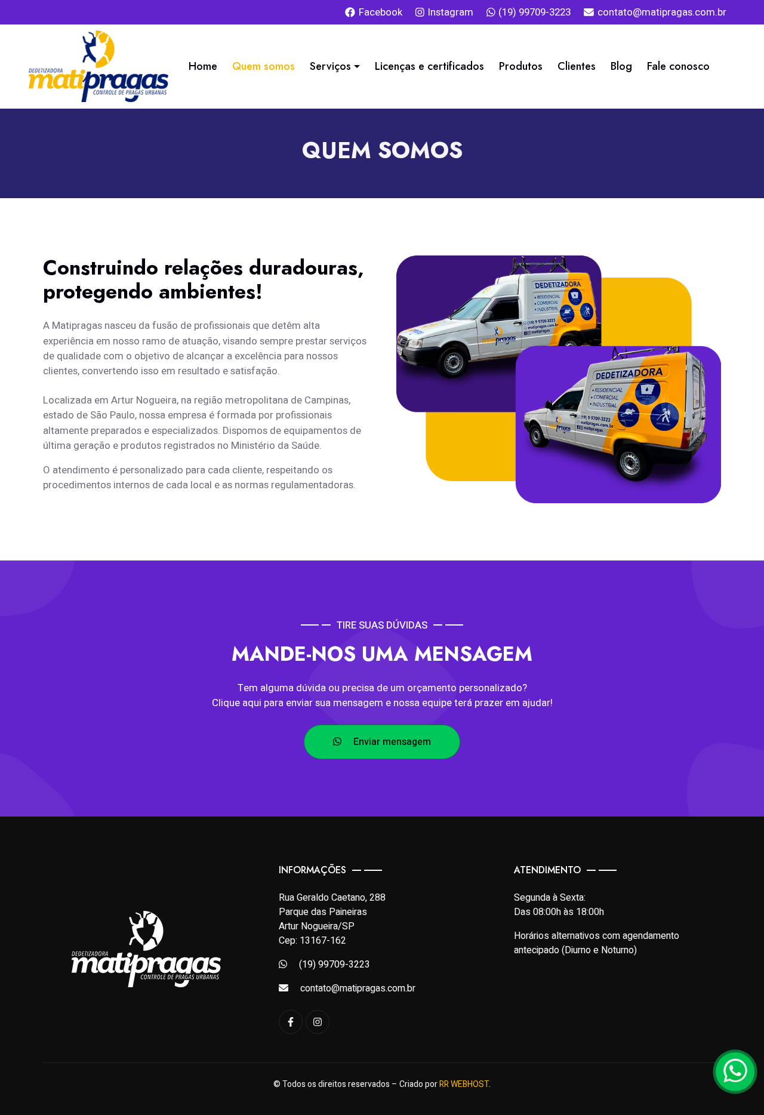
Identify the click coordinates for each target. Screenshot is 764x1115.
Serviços (330, 66)
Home (203, 66)
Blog (621, 66)
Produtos (521, 66)
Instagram (450, 12)
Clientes (576, 66)
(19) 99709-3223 (534, 12)
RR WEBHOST (465, 1084)
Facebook (380, 12)
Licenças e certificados (429, 66)
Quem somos (263, 66)
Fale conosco (678, 66)
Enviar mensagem (391, 742)
